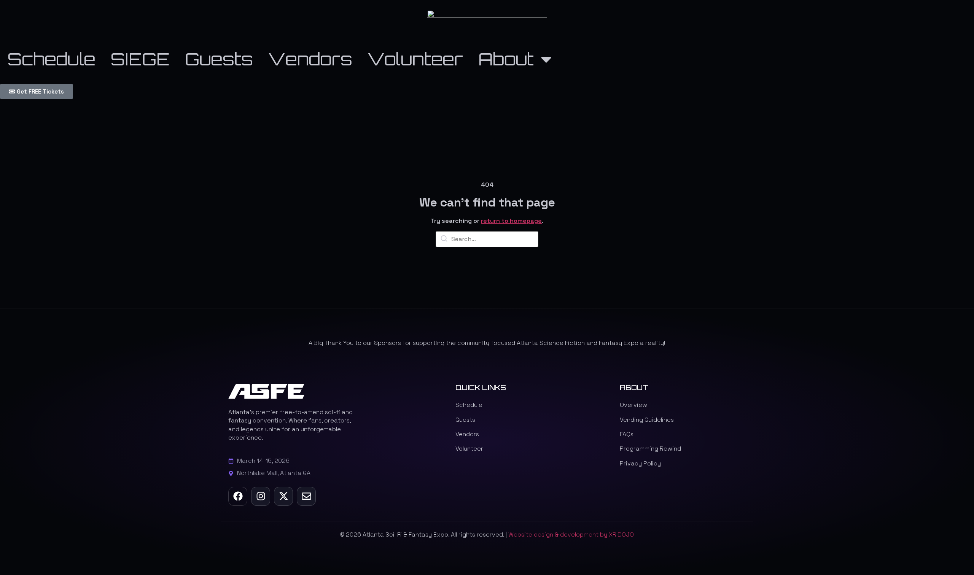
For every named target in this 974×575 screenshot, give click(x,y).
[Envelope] (306, 496)
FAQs (626, 434)
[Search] (444, 240)
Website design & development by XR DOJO (571, 534)
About (506, 59)
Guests (219, 59)
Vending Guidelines (647, 420)
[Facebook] (237, 496)
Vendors (310, 59)
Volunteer (415, 59)
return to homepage (511, 221)
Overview (633, 405)
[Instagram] (260, 496)
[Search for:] (487, 239)
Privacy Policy (640, 463)
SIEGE (140, 59)
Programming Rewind (650, 449)
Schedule (51, 59)
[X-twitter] (283, 496)
